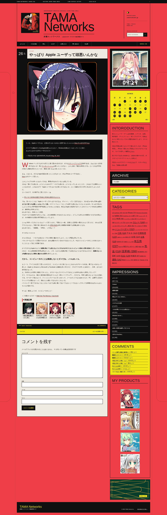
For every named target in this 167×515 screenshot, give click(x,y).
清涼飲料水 (142, 252)
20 (145, 108)
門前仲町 (143, 260)
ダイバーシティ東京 (125, 226)
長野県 (136, 260)
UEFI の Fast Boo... (117, 334)
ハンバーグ (139, 229)
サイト (23, 398)
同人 (44, 44)
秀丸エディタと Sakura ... (119, 297)
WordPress (127, 216)
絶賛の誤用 (115, 290)
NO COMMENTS (102, 325)
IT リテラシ (115, 322)
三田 (122, 233)
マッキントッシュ (47, 166)
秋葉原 (135, 256)
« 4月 (113, 119)
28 (114, 116)
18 (135, 108)
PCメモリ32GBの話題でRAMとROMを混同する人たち (42, 197)
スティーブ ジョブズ (75, 163)
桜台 (141, 246)
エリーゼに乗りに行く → (99, 331)
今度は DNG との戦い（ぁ (119, 360)
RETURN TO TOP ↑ (142, 509)
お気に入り (64, 44)
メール (23, 389)
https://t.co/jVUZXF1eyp (81, 143)
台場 (135, 237)
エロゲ (53, 44)
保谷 (128, 237)
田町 (116, 256)
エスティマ (120, 222)
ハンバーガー (125, 229)
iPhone (132, 213)
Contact (114, 284)
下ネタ (132, 233)
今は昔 (86, 44)
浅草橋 (129, 251)
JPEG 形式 (53, 225)
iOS (125, 213)
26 (140, 112)
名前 (23, 381)
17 (130, 108)
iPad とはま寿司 (116, 366)
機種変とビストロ (116, 355)
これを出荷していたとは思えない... (121, 309)
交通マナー (121, 237)
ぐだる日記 (34, 44)
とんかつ (142, 216)
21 (114, 112)
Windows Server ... (117, 315)
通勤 (117, 259)
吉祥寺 (120, 241)
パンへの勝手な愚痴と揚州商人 (120, 352)
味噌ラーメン (129, 241)
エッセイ (31, 51)
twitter (119, 216)
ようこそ (22, 44)
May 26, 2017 (55, 156)
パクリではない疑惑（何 (118, 371)
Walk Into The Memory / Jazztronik (48, 296)
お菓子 (134, 216)
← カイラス (22, 331)
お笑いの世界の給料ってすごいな (121, 328)
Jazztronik (29, 325)
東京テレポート (130, 246)
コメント (25, 353)
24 (130, 112)
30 (125, 116)
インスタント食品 (130, 219)
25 (135, 112)
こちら (132, 151)
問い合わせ (76, 44)
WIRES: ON (143, 44)
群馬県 (143, 256)
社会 (125, 256)
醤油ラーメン (127, 260)
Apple (23, 325)
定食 (121, 246)
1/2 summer (117, 213)
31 (130, 116)
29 (120, 116)
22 (120, 112)
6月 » (147, 119)
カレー (139, 222)
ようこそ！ (115, 278)
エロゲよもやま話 (117, 303)
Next (23, 176)
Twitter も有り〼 (121, 165)
